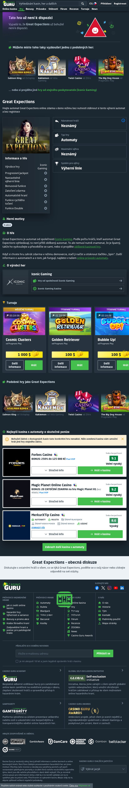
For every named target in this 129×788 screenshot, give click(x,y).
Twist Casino (79, 78)
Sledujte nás (101, 583)
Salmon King (21, 78)
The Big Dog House (110, 79)
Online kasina (10, 8)
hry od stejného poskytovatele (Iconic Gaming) (67, 90)
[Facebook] (97, 588)
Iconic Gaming (63, 239)
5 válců (7, 225)
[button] (123, 121)
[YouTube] (116, 588)
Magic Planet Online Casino (51, 485)
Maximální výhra (70, 148)
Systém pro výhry (70, 163)
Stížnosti (53, 8)
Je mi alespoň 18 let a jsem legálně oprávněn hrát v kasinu (50, 661)
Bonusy (30, 8)
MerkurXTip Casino (45, 515)
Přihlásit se (103, 653)
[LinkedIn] (122, 588)
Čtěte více (73, 785)
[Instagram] (109, 588)
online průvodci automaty (92, 258)
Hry (21, 8)
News (95, 8)
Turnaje (85, 8)
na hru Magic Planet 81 (68, 489)
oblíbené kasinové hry (87, 246)
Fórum (63, 8)
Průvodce (41, 8)
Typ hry (65, 134)
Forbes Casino (42, 455)
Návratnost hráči (70, 120)
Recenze (74, 8)
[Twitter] (103, 588)
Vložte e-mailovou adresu (30, 651)
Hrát (33, 365)
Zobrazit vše (38, 527)
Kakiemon (47, 79)
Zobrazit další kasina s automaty (64, 547)
